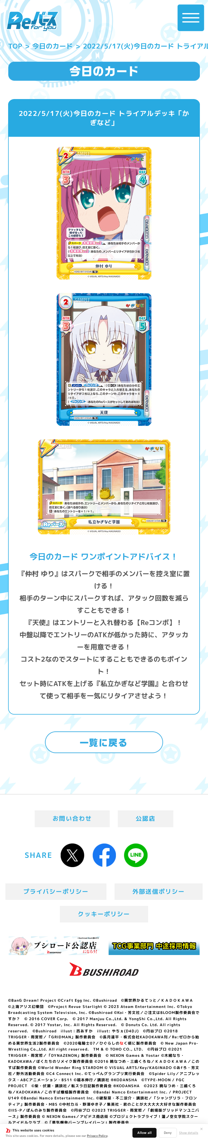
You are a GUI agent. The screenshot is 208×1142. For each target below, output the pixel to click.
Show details (188, 1132)
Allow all (144, 1132)
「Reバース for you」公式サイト (32, 21)
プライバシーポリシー (56, 891)
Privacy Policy (97, 1136)
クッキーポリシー (104, 914)
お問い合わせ (72, 818)
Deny (168, 1132)
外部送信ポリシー (158, 891)
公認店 (145, 818)
